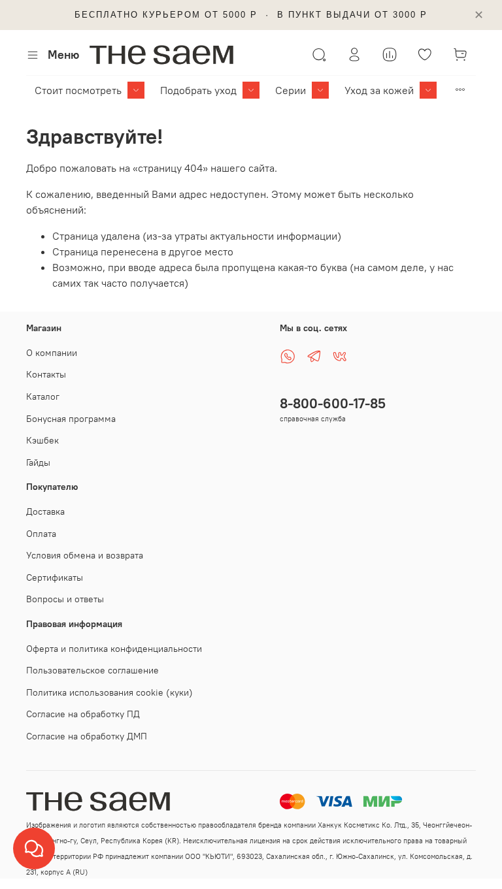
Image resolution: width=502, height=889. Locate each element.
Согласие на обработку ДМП (86, 736)
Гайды (38, 462)
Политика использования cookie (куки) (109, 692)
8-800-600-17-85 (333, 403)
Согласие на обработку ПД (83, 714)
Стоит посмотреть (78, 90)
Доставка (45, 511)
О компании (51, 353)
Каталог (42, 396)
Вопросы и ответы (65, 599)
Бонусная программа (71, 419)
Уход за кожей (379, 90)
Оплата (41, 534)
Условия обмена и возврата (84, 555)
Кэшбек (42, 440)
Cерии (290, 90)
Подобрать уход (198, 90)
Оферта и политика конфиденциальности (114, 649)
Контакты (46, 374)
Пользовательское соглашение (92, 670)
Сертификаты (54, 577)
